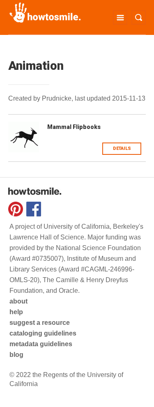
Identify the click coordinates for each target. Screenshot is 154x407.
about (18, 301)
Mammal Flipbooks (74, 127)
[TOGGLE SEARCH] (138, 17)
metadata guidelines (40, 343)
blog (16, 354)
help (16, 311)
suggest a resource (39, 322)
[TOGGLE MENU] (120, 17)
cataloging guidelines (42, 333)
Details (122, 148)
